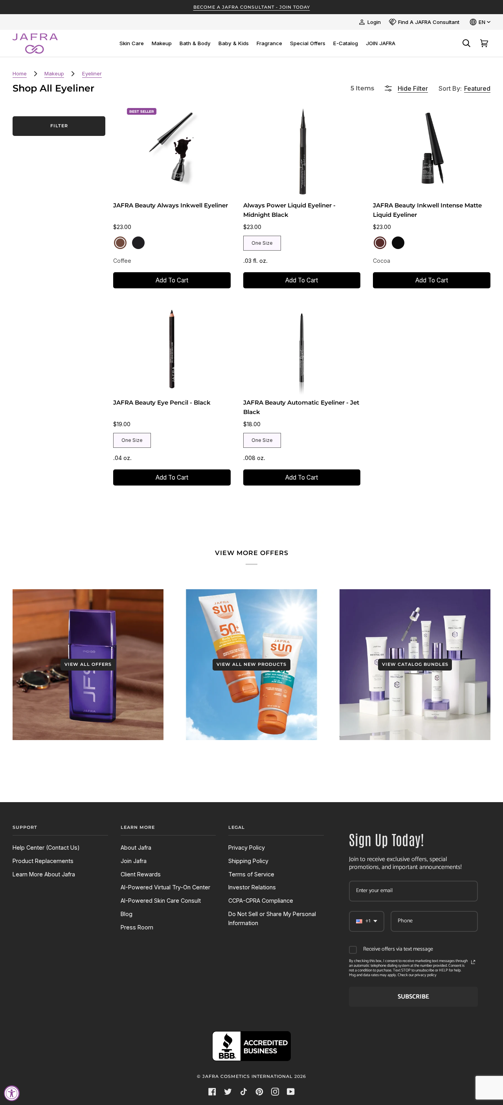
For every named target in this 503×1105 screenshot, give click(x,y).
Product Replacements (43, 861)
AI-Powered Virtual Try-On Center (165, 887)
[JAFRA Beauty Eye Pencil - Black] (172, 348)
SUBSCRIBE (413, 996)
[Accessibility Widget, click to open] (12, 1093)
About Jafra (136, 847)
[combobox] (366, 921)
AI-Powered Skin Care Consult (161, 900)
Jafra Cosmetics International (247, 1076)
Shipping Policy (248, 861)
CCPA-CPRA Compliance (260, 900)
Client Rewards (141, 874)
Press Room (137, 927)
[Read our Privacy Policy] (473, 962)
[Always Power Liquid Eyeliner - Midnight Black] (302, 151)
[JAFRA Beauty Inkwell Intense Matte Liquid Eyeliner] (432, 151)
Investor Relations (252, 887)
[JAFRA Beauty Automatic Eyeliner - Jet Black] (302, 348)
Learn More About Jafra (44, 874)
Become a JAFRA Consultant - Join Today (251, 7)
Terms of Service (251, 874)
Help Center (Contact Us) (46, 847)
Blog (126, 914)
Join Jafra (134, 861)
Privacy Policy (246, 847)
